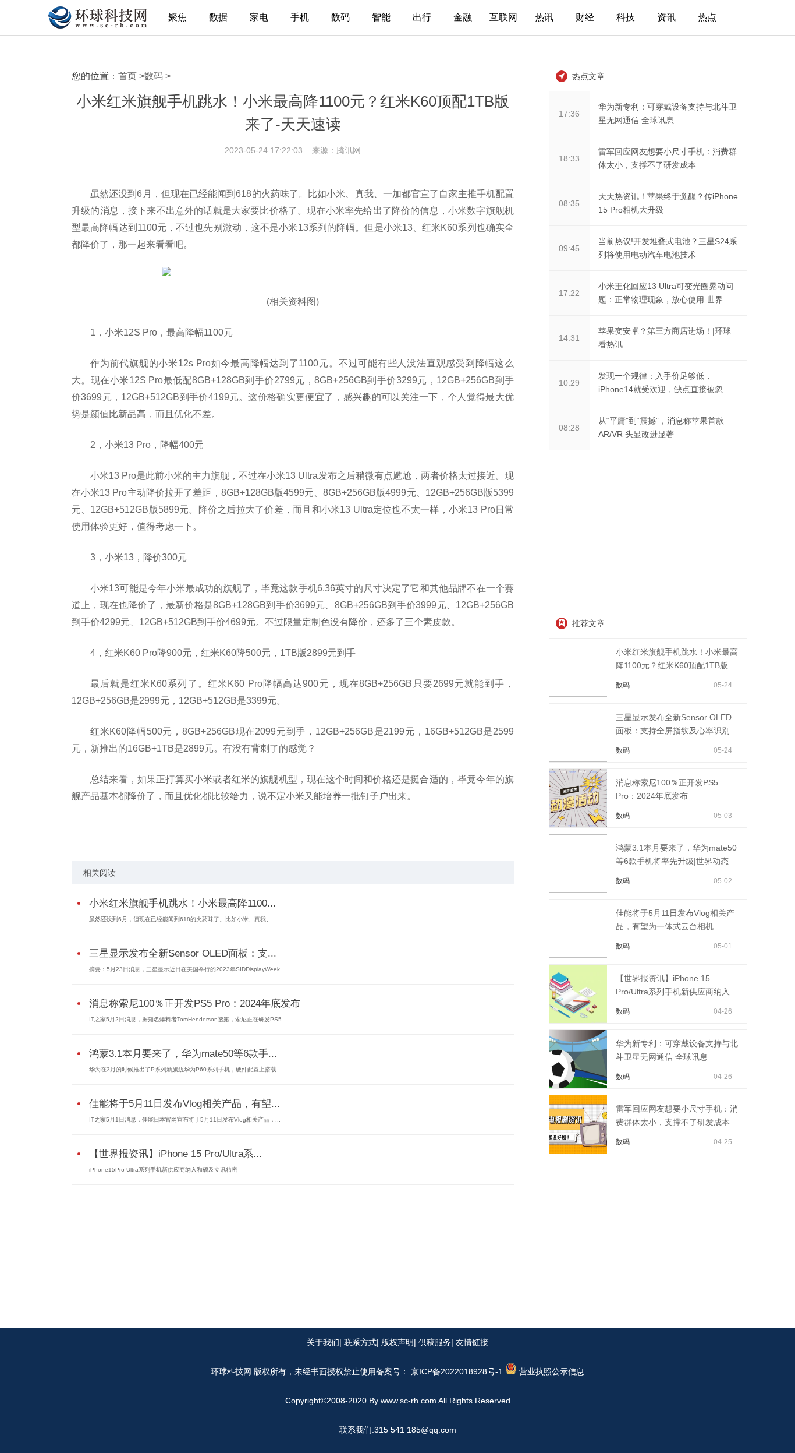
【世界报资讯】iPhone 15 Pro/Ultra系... (175, 1153)
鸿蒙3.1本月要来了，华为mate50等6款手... (183, 1053)
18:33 (569, 158)
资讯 (666, 17)
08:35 (569, 203)
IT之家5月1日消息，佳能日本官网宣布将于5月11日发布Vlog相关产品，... (185, 1119)
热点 (707, 17)
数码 (340, 17)
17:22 (569, 293)
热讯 (544, 17)
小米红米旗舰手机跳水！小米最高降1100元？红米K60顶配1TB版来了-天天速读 (677, 665)
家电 (259, 17)
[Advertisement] (636, 534)
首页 (127, 76)
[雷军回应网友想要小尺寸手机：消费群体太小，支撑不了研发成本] (580, 1150)
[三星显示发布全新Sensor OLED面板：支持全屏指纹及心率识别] (580, 759)
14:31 (569, 338)
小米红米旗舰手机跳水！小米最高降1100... (182, 903)
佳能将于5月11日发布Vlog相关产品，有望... (184, 1103)
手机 (299, 17)
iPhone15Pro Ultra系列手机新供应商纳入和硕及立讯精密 (163, 1169)
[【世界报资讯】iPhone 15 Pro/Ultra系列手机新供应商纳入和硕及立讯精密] (580, 1020)
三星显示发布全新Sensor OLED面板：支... (182, 953)
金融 (462, 17)
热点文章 (588, 76)
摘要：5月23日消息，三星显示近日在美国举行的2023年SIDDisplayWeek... (187, 969)
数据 (218, 17)
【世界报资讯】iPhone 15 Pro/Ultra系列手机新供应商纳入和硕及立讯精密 (677, 992)
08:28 (569, 427)
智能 (381, 17)
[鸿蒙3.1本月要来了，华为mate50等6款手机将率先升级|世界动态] (580, 889)
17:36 (569, 113)
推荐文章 (588, 623)
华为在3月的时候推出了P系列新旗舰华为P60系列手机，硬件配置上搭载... (185, 1069)
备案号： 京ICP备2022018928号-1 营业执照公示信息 (480, 1371)
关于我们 (323, 1342)
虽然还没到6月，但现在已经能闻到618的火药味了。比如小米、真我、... (183, 919)
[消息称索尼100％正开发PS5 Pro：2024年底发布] (580, 824)
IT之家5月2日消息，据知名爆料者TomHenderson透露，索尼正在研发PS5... (188, 1019)
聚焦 (177, 17)
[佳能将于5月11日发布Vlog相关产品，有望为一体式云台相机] (580, 955)
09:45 (569, 248)
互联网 (503, 17)
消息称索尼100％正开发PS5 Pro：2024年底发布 (194, 1003)
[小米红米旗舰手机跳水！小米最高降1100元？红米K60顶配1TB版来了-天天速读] (580, 694)
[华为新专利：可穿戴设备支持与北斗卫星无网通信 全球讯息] (580, 1085)
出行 (422, 17)
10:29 (569, 382)
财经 (585, 17)
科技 (625, 17)
